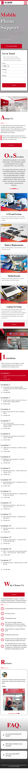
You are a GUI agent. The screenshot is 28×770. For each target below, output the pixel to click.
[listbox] (14, 72)
